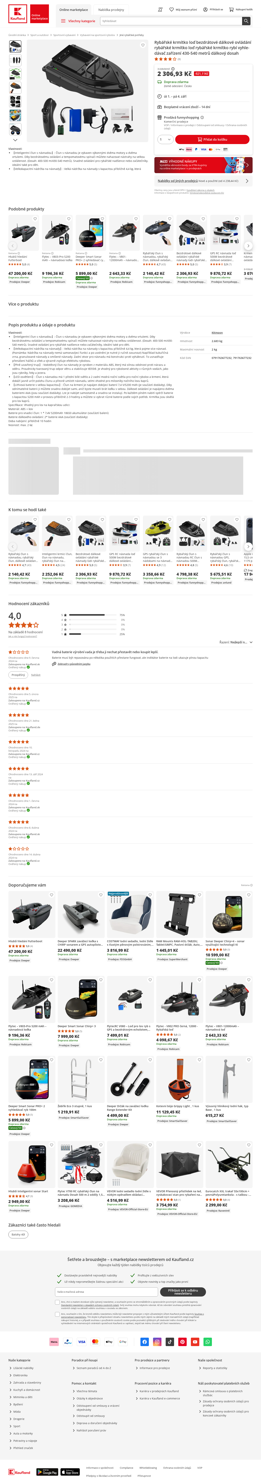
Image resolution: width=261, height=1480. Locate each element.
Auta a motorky (23, 1433)
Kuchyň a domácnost (26, 1390)
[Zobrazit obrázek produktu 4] (15, 88)
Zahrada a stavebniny (27, 1382)
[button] (93, 615)
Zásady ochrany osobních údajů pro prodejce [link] (226, 1403)
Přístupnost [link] (144, 1476)
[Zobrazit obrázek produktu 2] (15, 60)
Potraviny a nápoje (25, 1441)
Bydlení (18, 1404)
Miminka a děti (22, 1397)
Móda (17, 1411)
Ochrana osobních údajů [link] (177, 1467)
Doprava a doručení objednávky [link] (97, 1423)
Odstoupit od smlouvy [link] (91, 1416)
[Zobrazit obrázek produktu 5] (15, 101)
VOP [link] (199, 1467)
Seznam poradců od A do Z (94, 1368)
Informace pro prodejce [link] (155, 1368)
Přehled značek (23, 1448)
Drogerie (18, 1419)
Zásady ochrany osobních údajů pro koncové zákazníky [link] (226, 1413)
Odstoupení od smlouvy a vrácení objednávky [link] (98, 1408)
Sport (16, 1426)
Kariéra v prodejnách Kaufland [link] (159, 1391)
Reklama (12, 253)
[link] (111, 9)
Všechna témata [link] (87, 1391)
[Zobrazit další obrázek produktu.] (15, 140)
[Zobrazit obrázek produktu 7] (15, 129)
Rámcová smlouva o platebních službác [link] (223, 1393)
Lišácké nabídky (23, 1368)
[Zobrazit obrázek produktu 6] (15, 115)
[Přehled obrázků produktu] (15, 91)
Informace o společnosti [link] (99, 1467)
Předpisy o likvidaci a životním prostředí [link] (108, 1476)
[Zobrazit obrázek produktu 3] (15, 74)
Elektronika (20, 1375)
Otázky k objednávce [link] (90, 1398)
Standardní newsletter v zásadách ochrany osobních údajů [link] (90, 1305)
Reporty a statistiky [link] (215, 1368)
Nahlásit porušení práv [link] (91, 1430)
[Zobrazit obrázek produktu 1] (15, 46)
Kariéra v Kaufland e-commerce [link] (160, 1398)
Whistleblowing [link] (148, 1467)
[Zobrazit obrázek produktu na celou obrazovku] (87, 91)
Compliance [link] (126, 1467)
